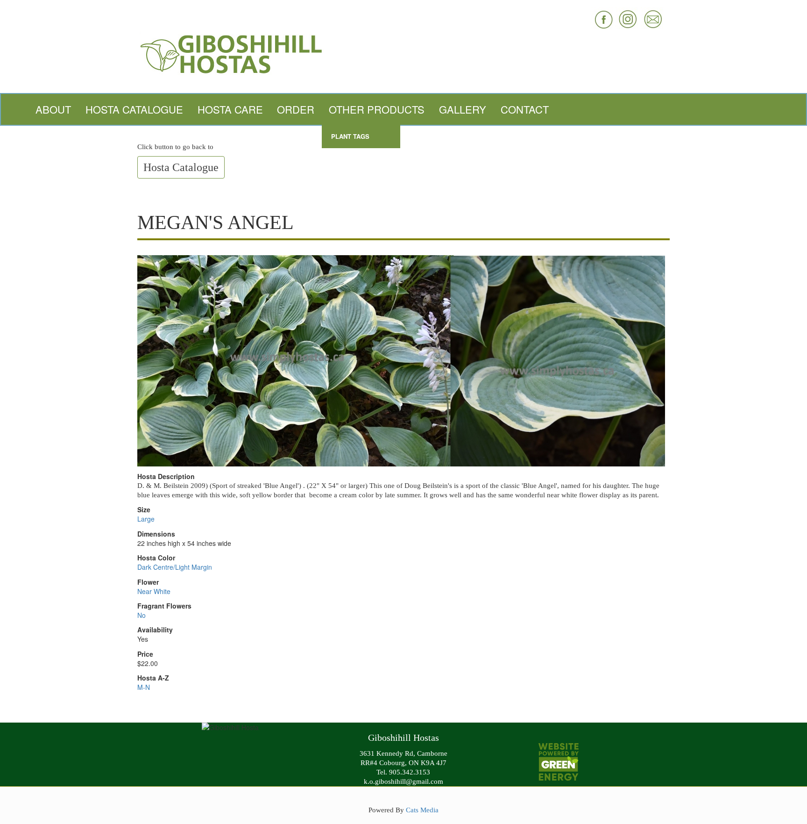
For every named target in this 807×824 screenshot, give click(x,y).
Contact (525, 109)
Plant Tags (350, 136)
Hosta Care (230, 109)
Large (146, 518)
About (53, 109)
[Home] (403, 53)
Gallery (462, 109)
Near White (153, 591)
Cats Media (422, 810)
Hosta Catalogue (134, 109)
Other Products (377, 109)
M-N (143, 687)
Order (295, 109)
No (141, 615)
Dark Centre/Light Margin (174, 567)
